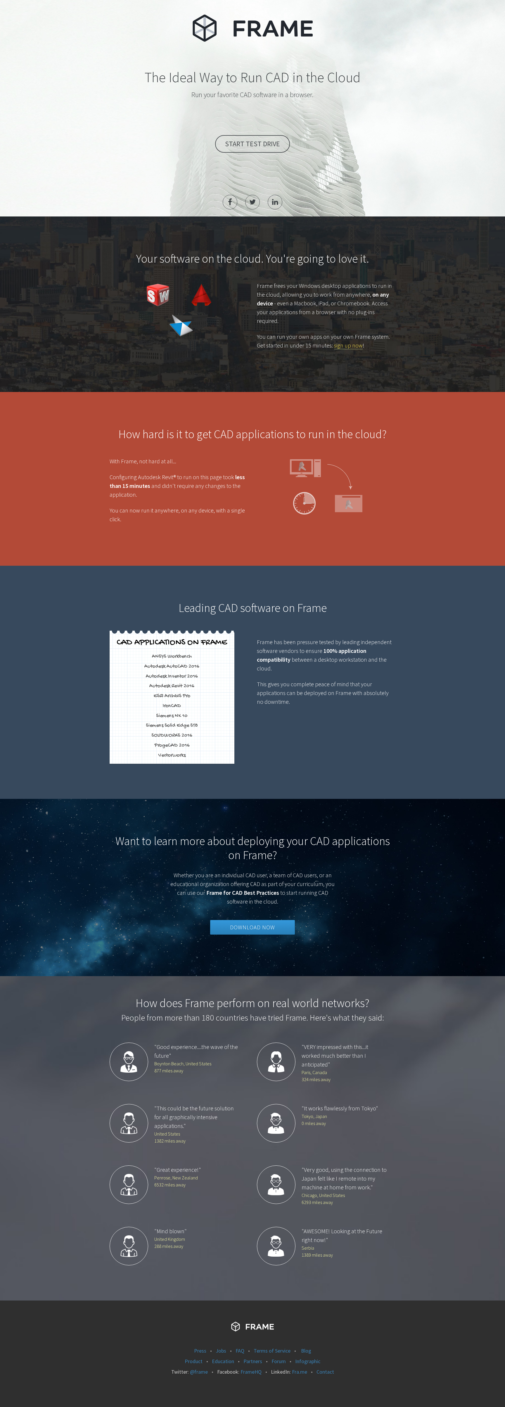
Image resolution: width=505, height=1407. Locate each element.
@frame (199, 1371)
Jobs (221, 1350)
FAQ (240, 1350)
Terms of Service (272, 1350)
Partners (252, 1361)
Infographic (307, 1361)
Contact (325, 1371)
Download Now (252, 927)
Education (223, 1361)
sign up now (348, 345)
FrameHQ (251, 1371)
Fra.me (299, 1371)
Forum (278, 1361)
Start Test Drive (252, 143)
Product (194, 1361)
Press (200, 1350)
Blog (305, 1350)
